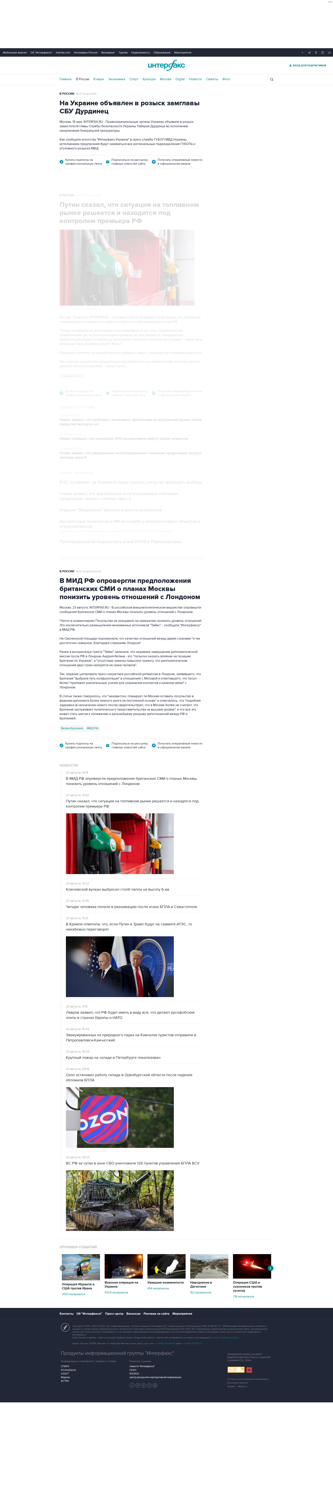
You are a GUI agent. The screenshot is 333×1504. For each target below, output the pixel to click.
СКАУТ (65, 1373)
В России (82, 79)
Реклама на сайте (156, 1314)
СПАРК (65, 1366)
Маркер (65, 1377)
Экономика (116, 79)
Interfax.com (63, 52)
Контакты (66, 1314)
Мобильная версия (15, 52)
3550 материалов (73, 1294)
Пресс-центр (114, 1314)
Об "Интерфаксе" (41, 52)
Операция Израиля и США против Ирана (78, 1286)
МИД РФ (92, 728)
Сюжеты (212, 79)
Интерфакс (166, 65)
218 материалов (243, 1296)
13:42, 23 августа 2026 (89, 195)
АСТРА (65, 1381)
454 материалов (158, 1288)
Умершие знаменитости (165, 1283)
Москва (165, 79)
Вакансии (133, 1314)
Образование (162, 52)
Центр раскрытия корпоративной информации (155, 1377)
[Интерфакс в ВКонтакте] (143, 1385)
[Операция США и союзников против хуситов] (252, 1277)
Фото (226, 79)
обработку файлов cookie (225, 1337)
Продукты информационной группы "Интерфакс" (117, 1353)
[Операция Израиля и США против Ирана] (81, 1279)
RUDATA (134, 1373)
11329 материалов (116, 1292)
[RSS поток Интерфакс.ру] (149, 1385)
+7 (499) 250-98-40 (165, 1343)
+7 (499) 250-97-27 (192, 1343)
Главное (66, 79)
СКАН (133, 1370)
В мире (98, 79)
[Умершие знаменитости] (166, 1277)
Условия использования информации (248, 1379)
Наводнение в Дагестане (201, 1285)
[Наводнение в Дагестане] (209, 1277)
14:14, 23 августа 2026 (88, 571)
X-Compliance (68, 1370)
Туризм (123, 52)
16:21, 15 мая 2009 (86, 93)
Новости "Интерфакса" (142, 1366)
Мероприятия (182, 52)
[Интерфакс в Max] (155, 1385)
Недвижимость (140, 52)
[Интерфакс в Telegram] (137, 1385)
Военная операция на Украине (121, 1285)
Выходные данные (237, 1382)
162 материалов (200, 1292)
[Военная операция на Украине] (124, 1277)
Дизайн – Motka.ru (237, 1386)
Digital (180, 79)
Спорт (133, 79)
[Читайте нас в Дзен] (132, 1385)
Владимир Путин (72, 376)
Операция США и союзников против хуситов (247, 1287)
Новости (195, 79)
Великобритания (72, 728)
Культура (149, 79)
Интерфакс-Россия (86, 52)
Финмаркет (108, 52)
